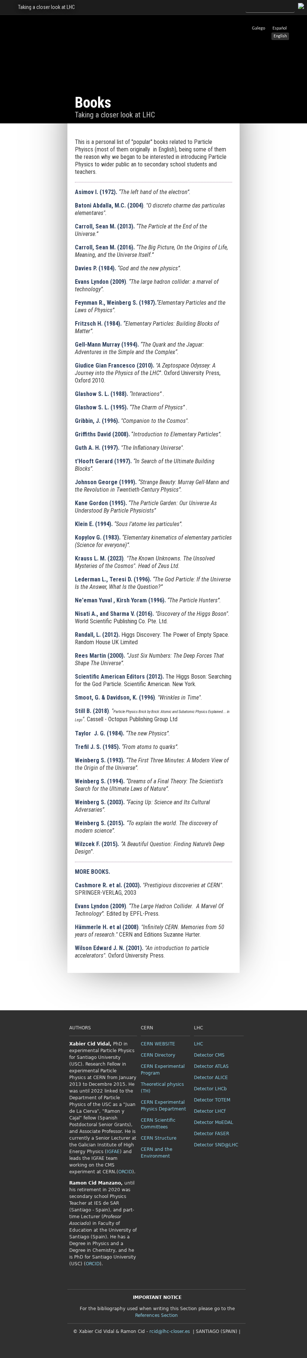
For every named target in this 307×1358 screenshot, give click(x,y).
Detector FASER (211, 1133)
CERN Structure (158, 1138)
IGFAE (113, 1151)
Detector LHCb (210, 1088)
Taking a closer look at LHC (46, 7)
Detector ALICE (211, 1077)
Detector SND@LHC (216, 1144)
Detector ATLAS (211, 1066)
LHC (198, 1044)
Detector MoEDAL (213, 1122)
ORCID (125, 1171)
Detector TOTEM (212, 1100)
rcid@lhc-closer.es (169, 1331)
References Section (156, 1315)
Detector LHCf (209, 1111)
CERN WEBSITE (158, 1044)
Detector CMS (209, 1055)
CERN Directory (158, 1055)
